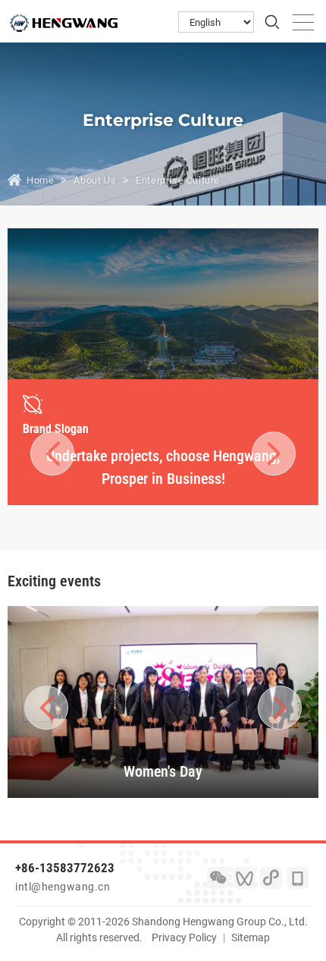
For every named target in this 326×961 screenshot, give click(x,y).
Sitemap (250, 937)
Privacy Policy (184, 937)
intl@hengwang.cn (62, 887)
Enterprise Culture (178, 180)
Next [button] (264, 453)
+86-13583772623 (64, 867)
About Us (95, 180)
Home (40, 180)
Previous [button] (52, 453)
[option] (163, 442)
